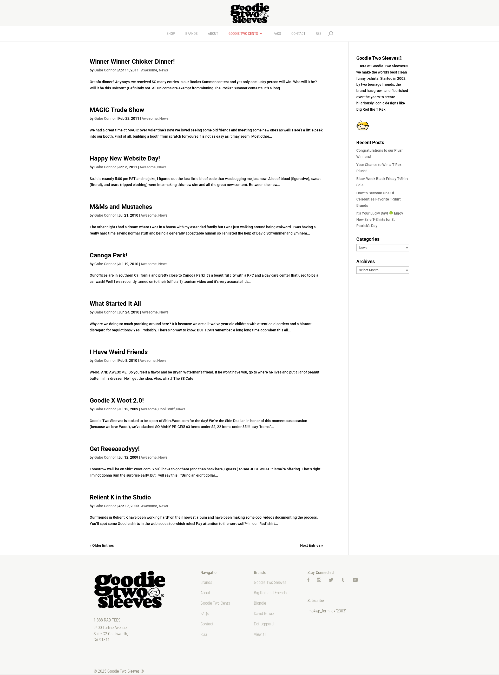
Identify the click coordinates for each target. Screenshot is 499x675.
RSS (318, 33)
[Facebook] (308, 580)
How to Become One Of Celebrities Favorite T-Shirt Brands (378, 199)
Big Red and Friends (270, 592)
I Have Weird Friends (119, 352)
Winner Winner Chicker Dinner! (132, 61)
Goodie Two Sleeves (270, 582)
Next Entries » (311, 545)
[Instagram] (319, 580)
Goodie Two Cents (215, 603)
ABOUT (213, 33)
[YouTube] (355, 580)
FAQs (204, 613)
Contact (206, 623)
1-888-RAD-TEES (107, 620)
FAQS (277, 33)
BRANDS (191, 33)
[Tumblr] (343, 580)
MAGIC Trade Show (117, 109)
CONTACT (298, 33)
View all (260, 634)
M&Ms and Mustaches (121, 206)
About (205, 592)
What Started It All (115, 303)
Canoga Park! (109, 255)
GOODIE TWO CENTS (243, 33)
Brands (206, 582)
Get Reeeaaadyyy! (115, 448)
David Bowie (264, 613)
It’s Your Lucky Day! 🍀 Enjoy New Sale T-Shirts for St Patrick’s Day (379, 219)
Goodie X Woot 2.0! (117, 400)
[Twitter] (331, 580)
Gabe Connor (105, 70)
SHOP (171, 33)
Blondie (260, 603)
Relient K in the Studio (120, 497)
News (163, 70)
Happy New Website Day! (125, 158)
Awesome (149, 70)
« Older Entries (102, 545)
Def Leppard (264, 623)
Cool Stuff (166, 409)
